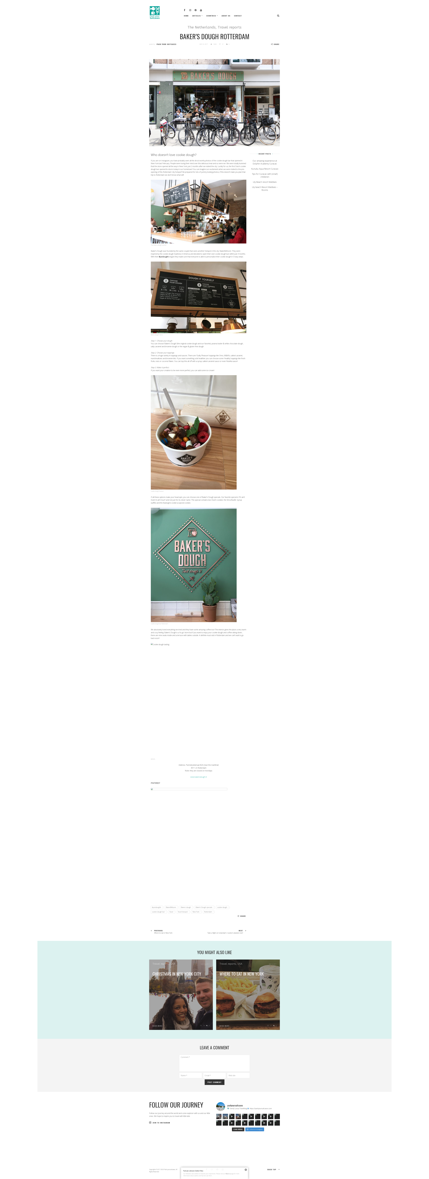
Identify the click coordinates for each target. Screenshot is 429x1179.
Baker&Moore (171, 907)
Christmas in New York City (176, 974)
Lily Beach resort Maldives (265, 182)
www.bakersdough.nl (198, 777)
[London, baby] (251, 1116)
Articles (196, 16)
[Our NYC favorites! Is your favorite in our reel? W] (231, 1116)
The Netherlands (202, 27)
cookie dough (222, 907)
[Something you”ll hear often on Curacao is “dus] (238, 1123)
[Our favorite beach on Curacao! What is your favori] (251, 1123)
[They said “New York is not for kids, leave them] (238, 1116)
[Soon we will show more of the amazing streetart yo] (277, 1123)
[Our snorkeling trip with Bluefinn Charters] (264, 1123)
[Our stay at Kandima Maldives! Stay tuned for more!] (264, 1116)
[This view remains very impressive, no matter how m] (244, 1123)
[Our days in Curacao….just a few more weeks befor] (270, 1123)
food (171, 912)
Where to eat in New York (242, 974)
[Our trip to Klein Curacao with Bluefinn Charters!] (231, 1123)
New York (196, 912)
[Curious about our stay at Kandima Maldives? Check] (257, 1116)
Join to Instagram (161, 1122)
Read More (157, 1026)
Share (276, 44)
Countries (211, 16)
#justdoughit (156, 907)
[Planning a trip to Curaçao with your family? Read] (225, 1123)
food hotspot (183, 912)
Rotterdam (208, 912)
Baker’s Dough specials (204, 907)
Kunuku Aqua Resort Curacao (264, 168)
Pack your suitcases (166, 44)
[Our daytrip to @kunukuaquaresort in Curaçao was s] (219, 1123)
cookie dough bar (158, 912)
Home (186, 16)
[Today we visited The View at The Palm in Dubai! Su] (225, 1116)
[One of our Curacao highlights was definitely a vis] (277, 1116)
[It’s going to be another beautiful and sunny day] (257, 1123)
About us (226, 16)
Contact (238, 16)
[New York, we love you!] (244, 1116)
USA (173, 963)
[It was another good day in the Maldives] (270, 1116)
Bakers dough (186, 907)
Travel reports (229, 27)
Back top (271, 1169)
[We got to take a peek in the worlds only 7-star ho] (219, 1116)
